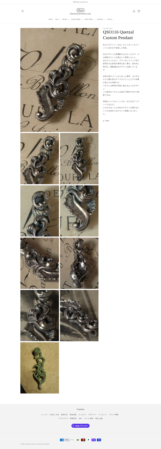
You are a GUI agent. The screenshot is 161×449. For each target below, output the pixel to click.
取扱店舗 (73, 415)
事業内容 (73, 418)
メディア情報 (113, 415)
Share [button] (107, 121)
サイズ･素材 (88, 418)
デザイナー (92, 415)
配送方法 (64, 415)
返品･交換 (99, 418)
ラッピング (103, 415)
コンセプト (82, 415)
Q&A (80, 418)
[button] (22, 11)
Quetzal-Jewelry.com (31, 444)
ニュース (44, 415)
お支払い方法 (54, 415)
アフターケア (63, 418)
